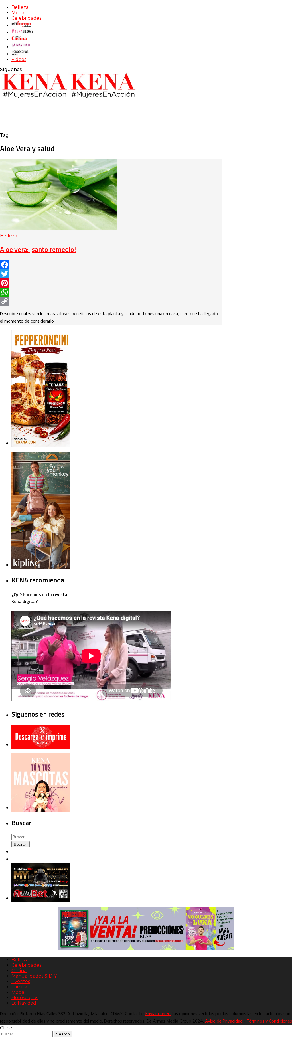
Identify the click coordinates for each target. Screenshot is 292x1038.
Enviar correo (158, 1014)
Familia (19, 987)
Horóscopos (24, 997)
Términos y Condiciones (269, 1021)
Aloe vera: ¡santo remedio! (38, 249)
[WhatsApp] (111, 292)
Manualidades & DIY (34, 976)
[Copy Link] (111, 301)
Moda (17, 12)
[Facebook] (111, 264)
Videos (18, 59)
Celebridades (26, 18)
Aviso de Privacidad (224, 1021)
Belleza (20, 7)
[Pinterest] (111, 283)
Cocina (19, 970)
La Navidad (23, 1003)
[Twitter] (111, 273)
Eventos (20, 981)
